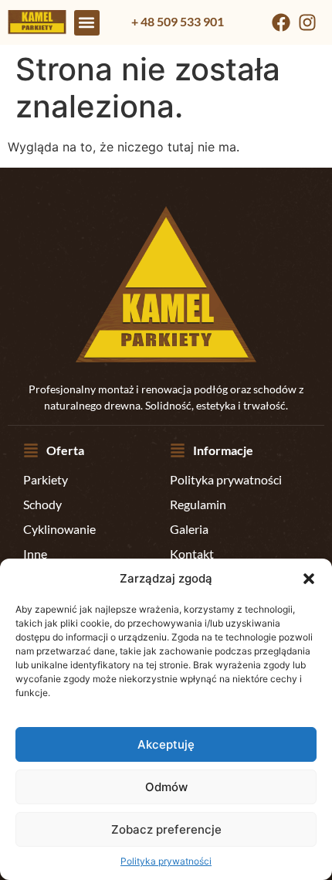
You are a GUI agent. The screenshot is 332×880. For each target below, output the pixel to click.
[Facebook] (281, 22)
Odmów (166, 787)
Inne (35, 553)
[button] (309, 578)
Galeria (189, 529)
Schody (42, 504)
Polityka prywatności (166, 861)
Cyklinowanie (59, 529)
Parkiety (45, 479)
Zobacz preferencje (166, 829)
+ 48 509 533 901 (177, 21)
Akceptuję (166, 744)
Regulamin (198, 504)
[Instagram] (307, 22)
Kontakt (192, 553)
